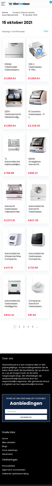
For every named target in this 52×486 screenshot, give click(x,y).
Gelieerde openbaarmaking (15, 473)
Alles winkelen (8, 442)
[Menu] (3, 4)
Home (5, 12)
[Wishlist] (43, 4)
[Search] (37, 4)
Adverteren (7, 454)
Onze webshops (9, 450)
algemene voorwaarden (13, 469)
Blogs (4, 446)
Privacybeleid (8, 465)
